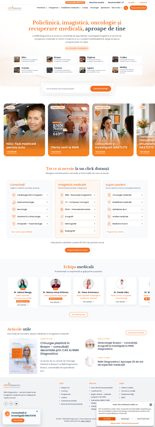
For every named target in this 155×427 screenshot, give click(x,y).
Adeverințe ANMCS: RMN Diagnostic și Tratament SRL (102, 401)
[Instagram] (11, 404)
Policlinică (41, 8)
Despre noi (65, 388)
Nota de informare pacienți (130, 423)
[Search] (126, 8)
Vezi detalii (21, 305)
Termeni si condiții (128, 391)
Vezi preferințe (143, 419)
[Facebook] (6, 404)
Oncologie (94, 8)
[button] (151, 405)
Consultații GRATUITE (75, 2)
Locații (132, 2)
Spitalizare (105, 8)
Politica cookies (127, 388)
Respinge (125, 419)
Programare (66, 394)
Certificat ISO (96, 391)
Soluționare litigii (127, 394)
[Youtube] (16, 404)
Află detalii (17, 420)
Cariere (64, 397)
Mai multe (116, 8)
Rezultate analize (96, 2)
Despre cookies (115, 423)
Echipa (85, 8)
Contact (143, 2)
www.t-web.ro (86, 421)
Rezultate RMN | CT (116, 2)
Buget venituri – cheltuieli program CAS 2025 (101, 395)
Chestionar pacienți (69, 401)
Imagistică (53, 8)
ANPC (123, 397)
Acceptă (107, 419)
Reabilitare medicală (70, 8)
